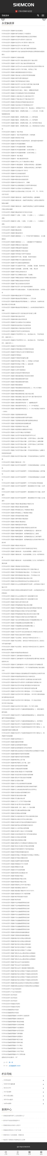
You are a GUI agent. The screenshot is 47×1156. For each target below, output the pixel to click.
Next (44, 19)
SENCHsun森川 (8, 1099)
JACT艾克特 (7, 1092)
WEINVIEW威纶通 (9, 1084)
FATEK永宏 (7, 1080)
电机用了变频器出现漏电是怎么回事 (14, 1140)
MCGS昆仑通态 (8, 1095)
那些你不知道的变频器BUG (11, 1120)
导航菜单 (5, 15)
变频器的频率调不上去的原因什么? (13, 1116)
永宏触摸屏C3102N (14, 1066)
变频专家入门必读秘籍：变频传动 (13, 1135)
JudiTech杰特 (7, 1103)
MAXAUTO (7, 1088)
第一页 (11, 1062)
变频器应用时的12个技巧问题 (12, 1130)
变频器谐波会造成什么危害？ (12, 1125)
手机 (17, 1154)
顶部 (41, 1154)
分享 (6, 1154)
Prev (3, 19)
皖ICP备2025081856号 (23, 1147)
